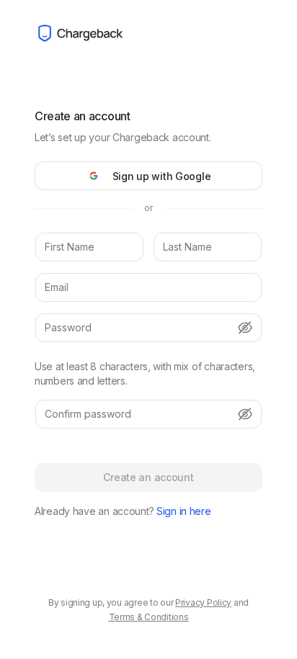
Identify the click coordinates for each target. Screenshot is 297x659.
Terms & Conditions (149, 616)
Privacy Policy (203, 602)
